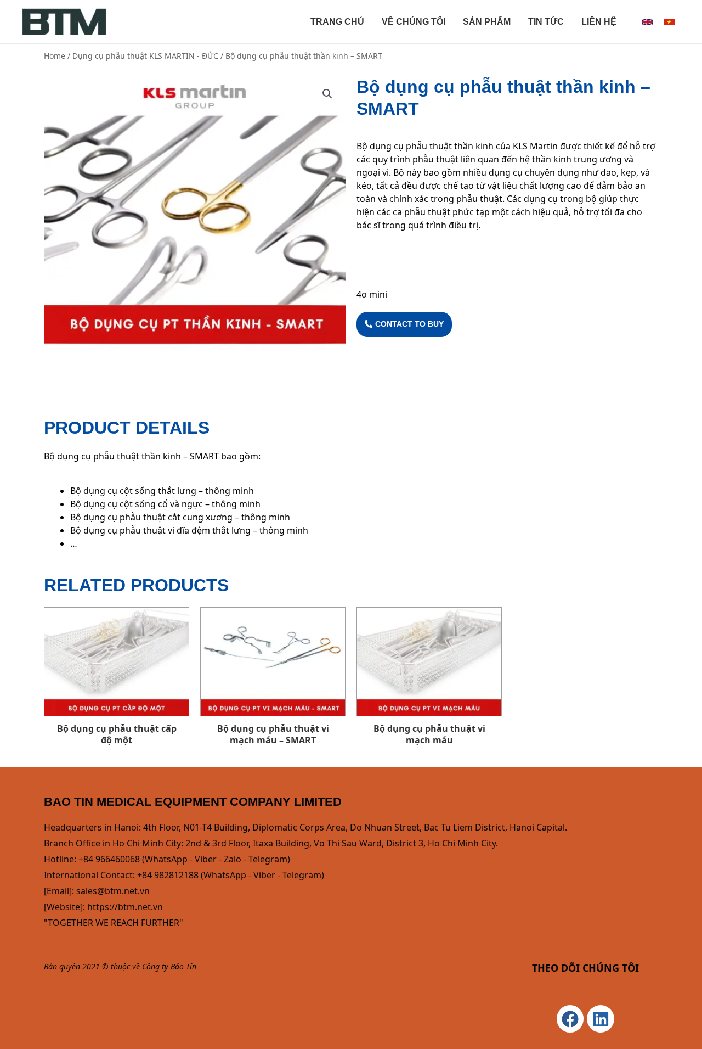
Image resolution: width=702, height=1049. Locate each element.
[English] (647, 22)
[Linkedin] (600, 1019)
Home (54, 56)
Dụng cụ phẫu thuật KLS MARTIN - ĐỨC (145, 56)
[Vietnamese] (669, 22)
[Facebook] (570, 1019)
